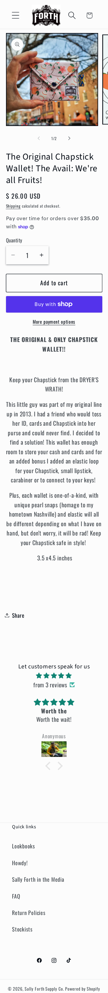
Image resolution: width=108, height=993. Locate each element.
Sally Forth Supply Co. (44, 989)
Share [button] (18, 615)
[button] (15, 15)
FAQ (16, 896)
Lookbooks (23, 846)
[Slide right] (69, 138)
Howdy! (20, 863)
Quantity (14, 240)
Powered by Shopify (82, 989)
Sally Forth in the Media (38, 879)
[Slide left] (38, 138)
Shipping (13, 206)
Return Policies (29, 912)
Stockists (22, 929)
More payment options (54, 322)
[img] (54, 675)
